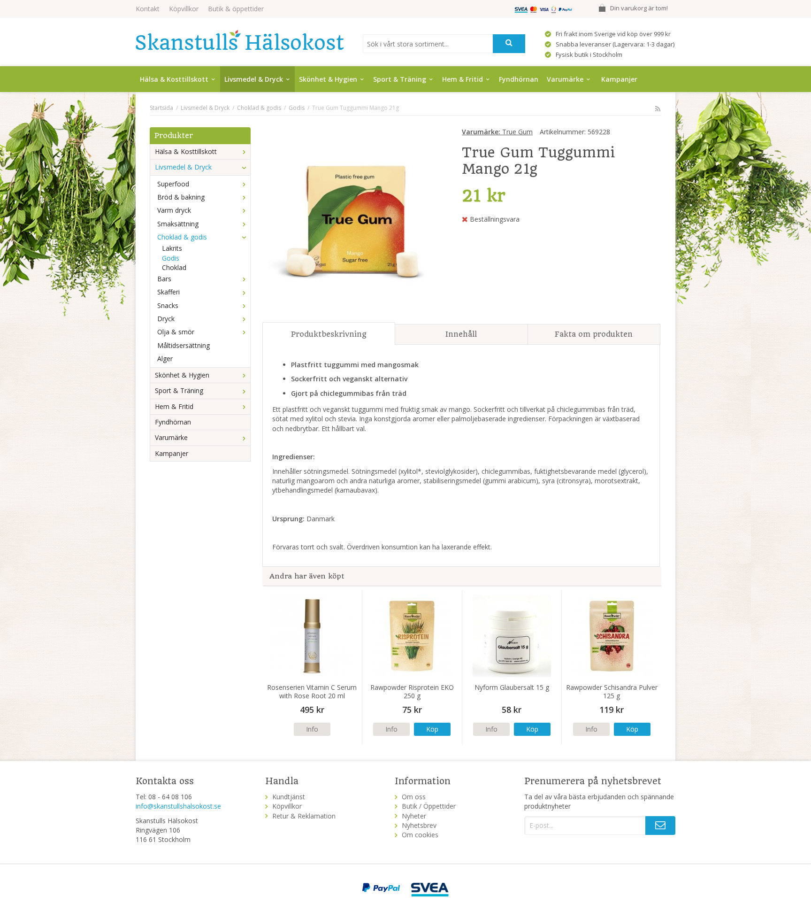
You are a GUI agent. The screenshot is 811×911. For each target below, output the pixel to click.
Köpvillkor (184, 8)
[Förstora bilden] (352, 220)
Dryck (166, 318)
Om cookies (420, 834)
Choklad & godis (182, 236)
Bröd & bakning (181, 197)
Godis (170, 258)
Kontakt (148, 8)
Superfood (173, 183)
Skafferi (168, 291)
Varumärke (565, 79)
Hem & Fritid (462, 79)
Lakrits (172, 248)
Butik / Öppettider (429, 806)
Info (312, 729)
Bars (164, 278)
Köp (432, 729)
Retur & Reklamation (304, 815)
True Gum (497, 131)
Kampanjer (619, 79)
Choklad (174, 267)
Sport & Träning (399, 79)
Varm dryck (174, 210)
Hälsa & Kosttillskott (174, 79)
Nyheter (414, 815)
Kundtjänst (288, 796)
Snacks (167, 305)
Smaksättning (178, 223)
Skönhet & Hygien (328, 79)
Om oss (414, 796)
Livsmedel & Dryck (253, 79)
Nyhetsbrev (419, 825)
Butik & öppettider (236, 8)
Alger (165, 358)
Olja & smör (175, 331)
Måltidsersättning (183, 345)
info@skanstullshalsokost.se (178, 806)
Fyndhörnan (518, 79)
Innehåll (461, 334)
